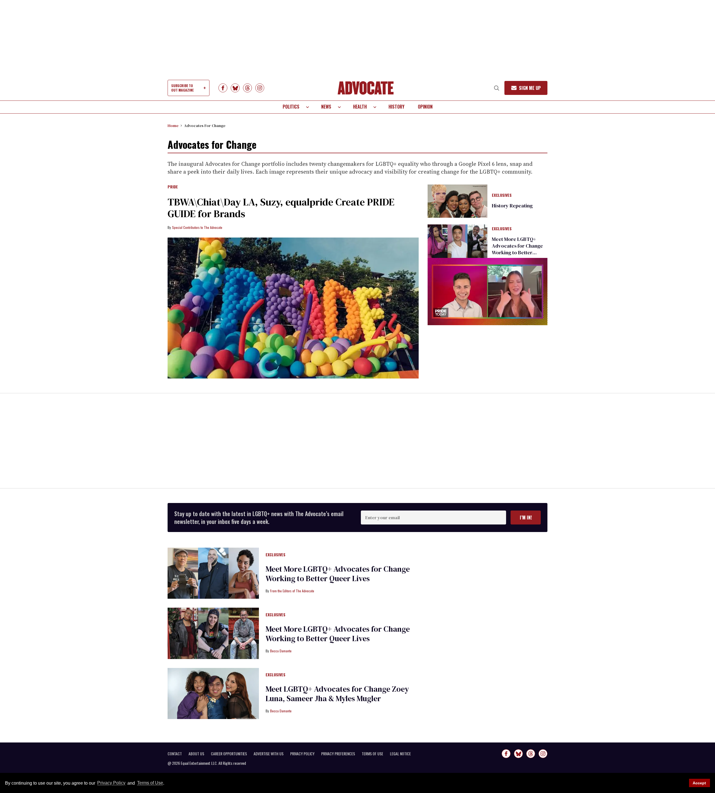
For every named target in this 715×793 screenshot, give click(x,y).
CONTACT (175, 753)
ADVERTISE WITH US (268, 753)
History (396, 106)
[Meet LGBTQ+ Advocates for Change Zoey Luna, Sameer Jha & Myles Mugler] (213, 693)
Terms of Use (150, 783)
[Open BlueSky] (235, 87)
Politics (291, 106)
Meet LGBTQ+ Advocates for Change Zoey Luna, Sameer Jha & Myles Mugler (337, 694)
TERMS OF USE (372, 753)
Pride (173, 187)
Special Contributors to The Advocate (197, 227)
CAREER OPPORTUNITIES (229, 753)
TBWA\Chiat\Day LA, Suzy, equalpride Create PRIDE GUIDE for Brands (281, 208)
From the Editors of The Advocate (292, 590)
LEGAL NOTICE (400, 753)
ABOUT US (196, 753)
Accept (699, 783)
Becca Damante (281, 650)
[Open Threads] (247, 87)
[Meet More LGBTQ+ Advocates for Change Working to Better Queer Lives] (213, 573)
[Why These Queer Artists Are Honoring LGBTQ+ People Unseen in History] (457, 200)
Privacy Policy (111, 783)
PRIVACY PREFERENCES (338, 753)
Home (173, 125)
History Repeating (512, 205)
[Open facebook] (222, 87)
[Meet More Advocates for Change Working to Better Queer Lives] (457, 241)
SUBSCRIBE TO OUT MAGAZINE (182, 87)
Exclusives (502, 195)
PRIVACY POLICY (302, 753)
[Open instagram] (259, 87)
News (326, 106)
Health (360, 106)
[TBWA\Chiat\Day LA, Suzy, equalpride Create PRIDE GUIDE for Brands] (293, 308)
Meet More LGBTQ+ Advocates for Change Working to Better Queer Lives (517, 249)
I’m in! (526, 517)
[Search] (496, 88)
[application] (487, 291)
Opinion (425, 106)
